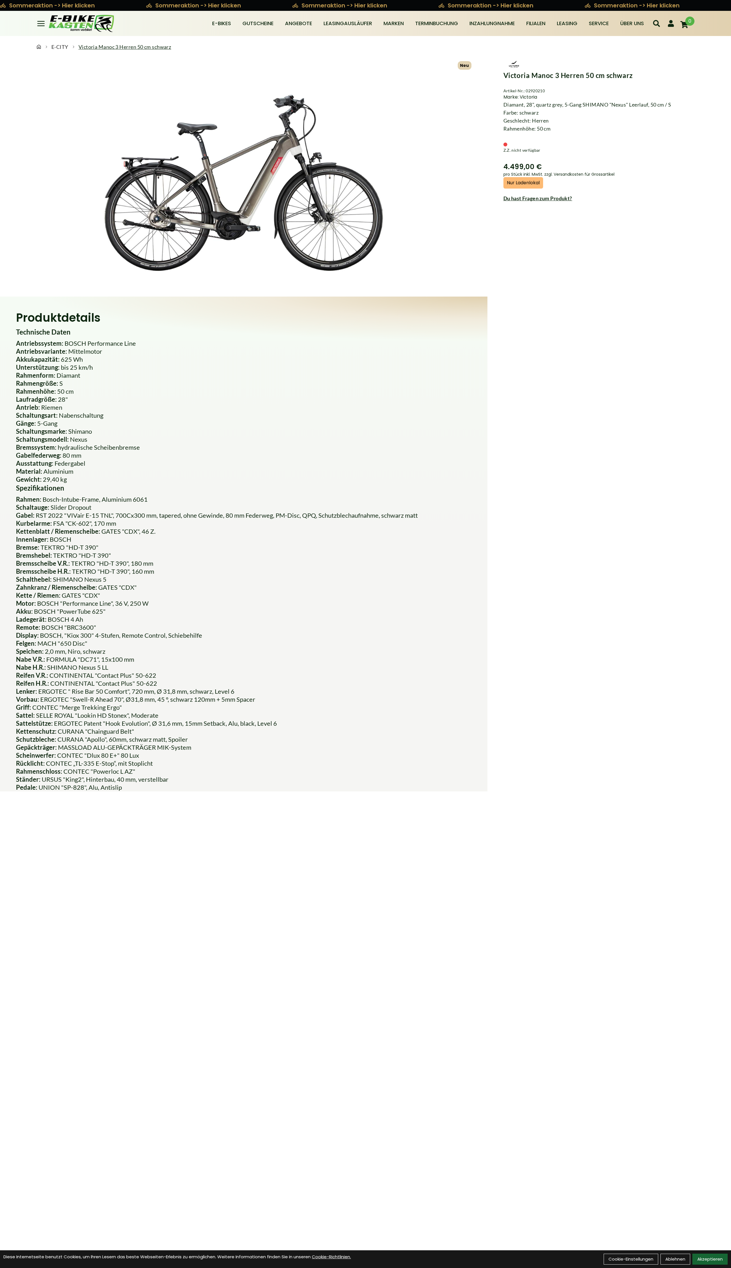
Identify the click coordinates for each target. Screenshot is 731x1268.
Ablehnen (675, 1259)
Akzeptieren (710, 1259)
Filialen (535, 23)
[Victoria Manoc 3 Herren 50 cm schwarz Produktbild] (243, 180)
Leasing (567, 23)
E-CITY (59, 47)
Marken (393, 23)
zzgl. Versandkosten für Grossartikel (579, 174)
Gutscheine (258, 23)
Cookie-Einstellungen (631, 1259)
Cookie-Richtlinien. (331, 1257)
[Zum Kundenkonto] (670, 23)
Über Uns (632, 23)
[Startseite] (39, 47)
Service (599, 23)
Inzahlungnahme (492, 23)
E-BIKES (221, 23)
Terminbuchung (436, 23)
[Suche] (656, 23)
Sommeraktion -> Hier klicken (52, 5)
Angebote (298, 23)
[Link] (41, 23)
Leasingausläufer (348, 23)
